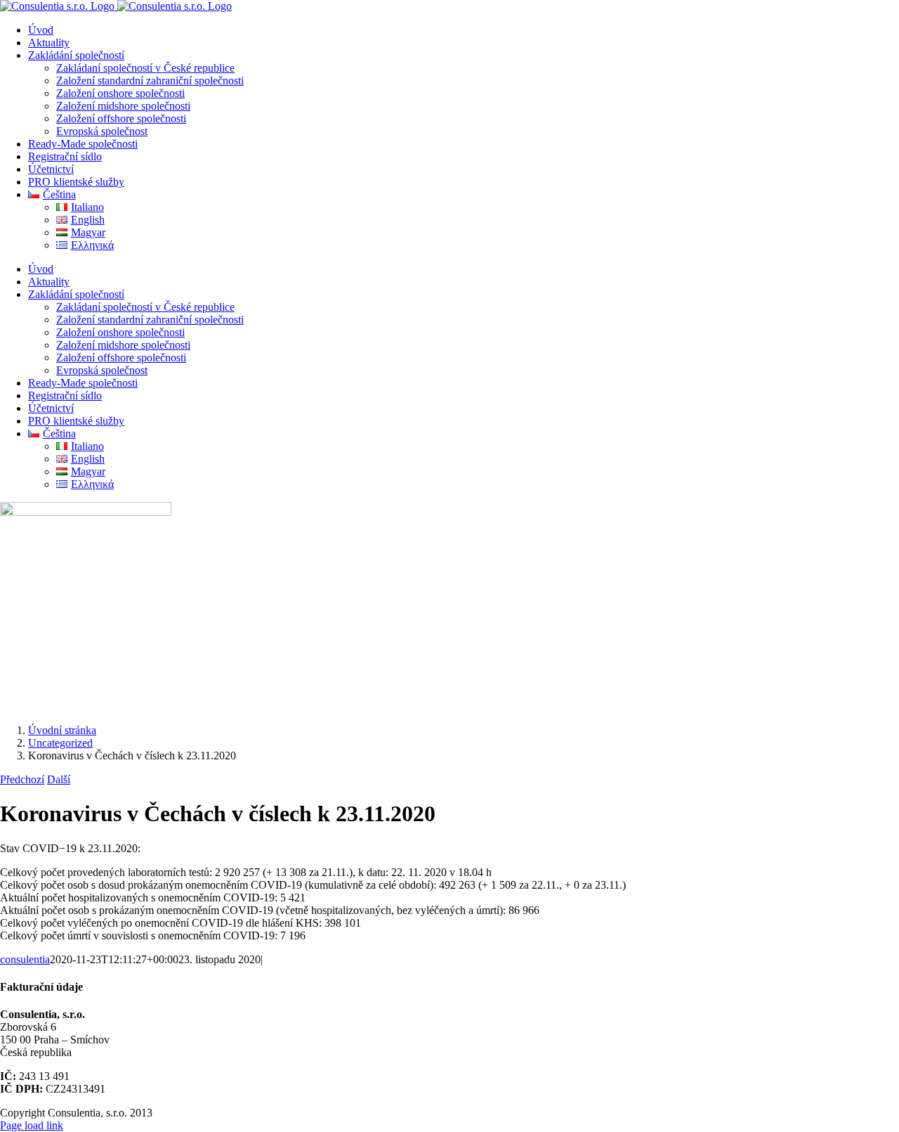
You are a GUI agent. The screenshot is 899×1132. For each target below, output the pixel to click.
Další (58, 779)
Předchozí (22, 779)
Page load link (31, 1125)
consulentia (25, 959)
